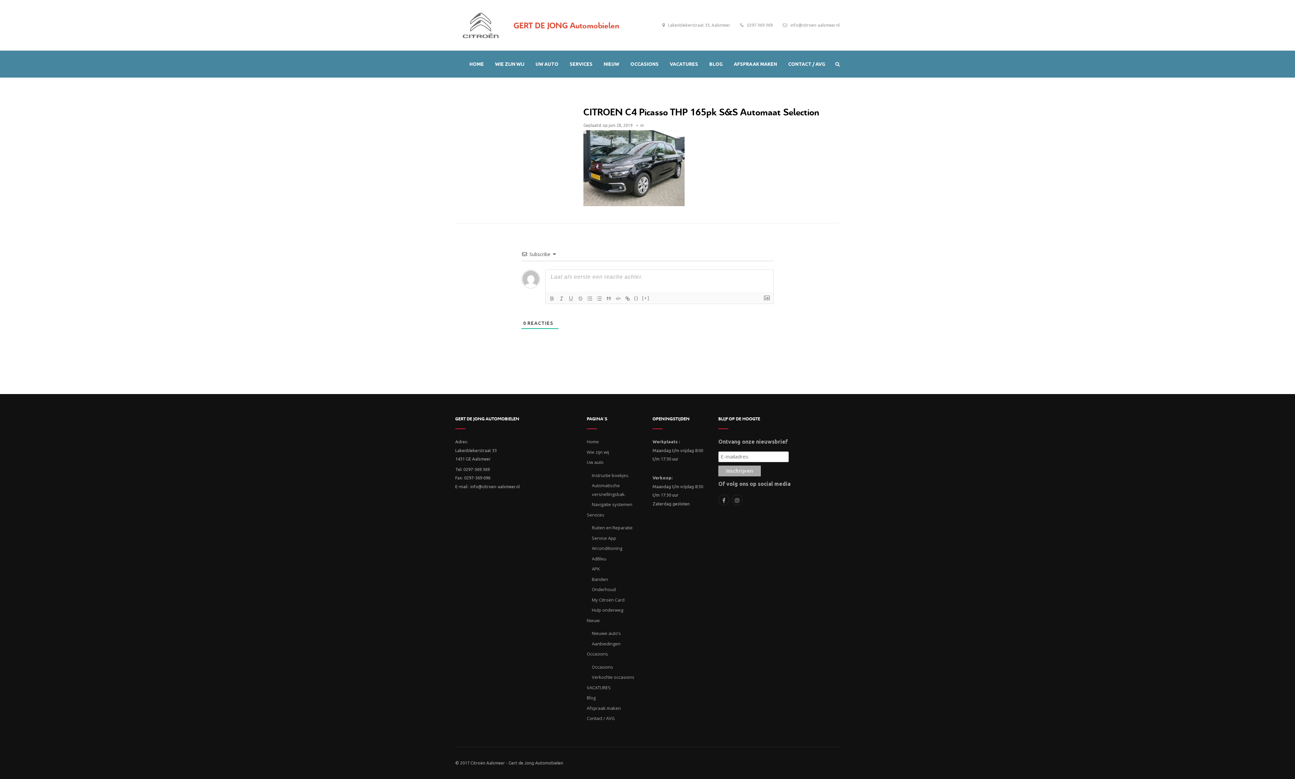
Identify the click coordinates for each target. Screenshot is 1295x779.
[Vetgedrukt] (552, 299)
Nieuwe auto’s (606, 633)
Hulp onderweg (607, 610)
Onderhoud (604, 589)
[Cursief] (561, 299)
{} (636, 298)
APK (596, 569)
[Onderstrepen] (571, 299)
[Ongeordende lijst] (599, 299)
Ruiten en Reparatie (612, 528)
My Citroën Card (608, 600)
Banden (600, 579)
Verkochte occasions (613, 677)
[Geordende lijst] (590, 299)
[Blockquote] (608, 299)
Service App (604, 538)
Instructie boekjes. (610, 475)
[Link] (627, 299)
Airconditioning (607, 548)
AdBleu (599, 559)
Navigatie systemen (612, 504)
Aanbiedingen (606, 644)
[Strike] (580, 299)
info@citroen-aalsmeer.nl (815, 25)
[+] (646, 298)
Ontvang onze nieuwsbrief (753, 442)
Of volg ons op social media (754, 484)
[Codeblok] (618, 299)
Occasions (602, 667)
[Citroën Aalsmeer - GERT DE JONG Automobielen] (480, 23)
